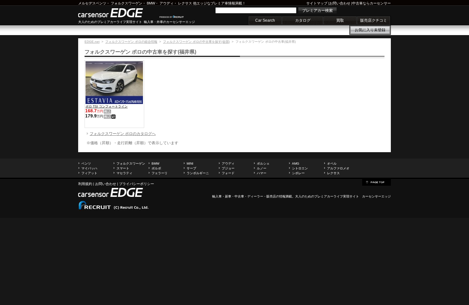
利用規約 (85, 184)
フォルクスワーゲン (126, 3)
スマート (122, 168)
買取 (340, 20)
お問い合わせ (339, 3)
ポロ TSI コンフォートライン (107, 106)
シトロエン (300, 168)
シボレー (298, 173)
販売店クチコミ (373, 20)
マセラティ (124, 173)
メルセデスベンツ (92, 3)
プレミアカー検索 (317, 10)
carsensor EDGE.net (117, 12)
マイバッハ (89, 168)
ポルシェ (263, 163)
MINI (190, 163)
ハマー (261, 173)
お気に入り (370, 30)
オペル (332, 163)
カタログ (302, 20)
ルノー (261, 168)
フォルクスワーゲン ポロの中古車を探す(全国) (196, 41)
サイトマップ (316, 3)
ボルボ (156, 168)
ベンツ (86, 163)
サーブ (191, 168)
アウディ (167, 3)
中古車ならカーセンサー (371, 3)
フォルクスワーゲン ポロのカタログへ (123, 133)
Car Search (265, 20)
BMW (151, 3)
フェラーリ (160, 173)
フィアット (89, 173)
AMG (295, 163)
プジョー (228, 168)
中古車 (239, 196)
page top (376, 182)
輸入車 (217, 196)
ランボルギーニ (198, 173)
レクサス (185, 3)
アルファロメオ (338, 168)
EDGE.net (92, 41)
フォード (228, 173)
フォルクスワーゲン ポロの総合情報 (131, 41)
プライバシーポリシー (136, 184)
